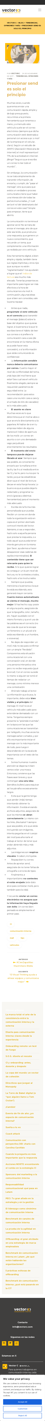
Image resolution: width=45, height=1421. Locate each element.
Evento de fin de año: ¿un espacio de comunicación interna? (20, 1117)
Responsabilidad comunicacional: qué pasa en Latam (22, 1188)
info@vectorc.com (22, 1327)
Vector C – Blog (15, 23)
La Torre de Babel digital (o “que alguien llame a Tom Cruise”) (21, 1097)
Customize (22, 1409)
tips (22, 938)
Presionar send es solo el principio (22, 89)
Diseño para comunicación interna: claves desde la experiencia (20, 1036)
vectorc (15, 73)
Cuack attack (13, 1134)
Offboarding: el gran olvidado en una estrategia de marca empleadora (22, 1243)
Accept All (22, 1402)
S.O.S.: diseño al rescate (19, 1056)
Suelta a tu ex (13, 1127)
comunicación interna (20, 931)
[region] (22, 1398)
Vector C (13, 1365)
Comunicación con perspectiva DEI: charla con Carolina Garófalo (20, 1144)
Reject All (22, 1415)
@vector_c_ (25, 1366)
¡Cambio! (10, 1107)
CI (11, 924)
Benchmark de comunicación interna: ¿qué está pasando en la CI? (22, 1284)
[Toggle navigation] (39, 10)
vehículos (14, 945)
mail (12, 938)
